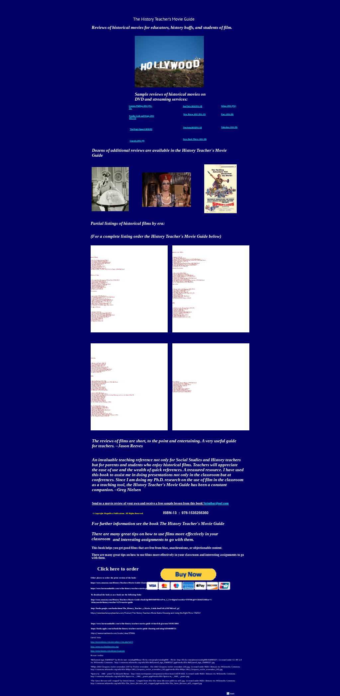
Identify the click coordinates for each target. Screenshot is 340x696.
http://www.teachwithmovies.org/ (105, 647)
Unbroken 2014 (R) (229, 127)
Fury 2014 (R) (227, 114)
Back (232, 694)
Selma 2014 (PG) (228, 106)
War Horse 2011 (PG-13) (194, 114)
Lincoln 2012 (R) (137, 141)
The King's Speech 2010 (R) (141, 129)
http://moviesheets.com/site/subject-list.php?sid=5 (112, 642)
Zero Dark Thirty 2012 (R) (195, 139)
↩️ (227, 693)
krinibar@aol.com (216, 503)
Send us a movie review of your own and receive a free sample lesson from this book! (148, 503)
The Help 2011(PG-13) (192, 127)
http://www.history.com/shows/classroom (108, 651)
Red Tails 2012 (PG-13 (192, 106)
